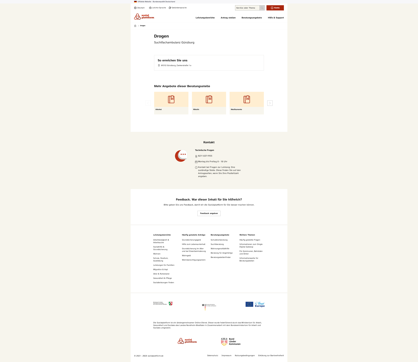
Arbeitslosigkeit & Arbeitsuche (161, 241)
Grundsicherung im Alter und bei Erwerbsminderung (194, 250)
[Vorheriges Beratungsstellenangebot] (148, 103)
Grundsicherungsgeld (191, 240)
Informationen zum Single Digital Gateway (251, 245)
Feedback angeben (209, 213)
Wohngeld (186, 256)
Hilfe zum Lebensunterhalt (193, 244)
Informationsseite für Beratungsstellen (248, 259)
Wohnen (156, 254)
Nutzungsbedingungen (245, 356)
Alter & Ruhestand (161, 274)
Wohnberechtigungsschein (194, 260)
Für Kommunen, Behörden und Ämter (251, 252)
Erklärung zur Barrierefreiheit (271, 356)
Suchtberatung (217, 244)
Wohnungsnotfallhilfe (220, 249)
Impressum (226, 356)
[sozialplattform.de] (144, 16)
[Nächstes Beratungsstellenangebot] (270, 103)
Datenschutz (212, 356)
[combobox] (142, 8)
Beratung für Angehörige (222, 253)
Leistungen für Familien (163, 265)
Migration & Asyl (160, 270)
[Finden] (262, 7)
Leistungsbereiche (205, 18)
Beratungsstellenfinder (221, 257)
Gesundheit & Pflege (162, 278)
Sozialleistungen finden (163, 283)
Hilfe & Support (276, 18)
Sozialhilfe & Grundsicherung (160, 248)
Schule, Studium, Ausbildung (160, 259)
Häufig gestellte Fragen (249, 240)
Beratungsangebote (252, 18)
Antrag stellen (228, 18)
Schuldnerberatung (219, 240)
